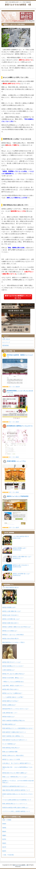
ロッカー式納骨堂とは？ (9, 744)
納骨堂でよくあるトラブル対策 (11, 759)
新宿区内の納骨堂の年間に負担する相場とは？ (15, 807)
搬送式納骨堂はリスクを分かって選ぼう (13, 642)
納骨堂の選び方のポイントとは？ (11, 662)
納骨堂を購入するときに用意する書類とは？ (14, 773)
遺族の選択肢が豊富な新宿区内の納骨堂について (16, 790)
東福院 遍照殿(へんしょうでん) (16, 461)
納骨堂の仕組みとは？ (8, 716)
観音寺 (4, 851)
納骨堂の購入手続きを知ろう (10, 689)
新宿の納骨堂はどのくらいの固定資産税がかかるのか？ (18, 728)
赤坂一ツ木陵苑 (6, 820)
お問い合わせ (6, 339)
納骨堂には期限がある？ (9, 705)
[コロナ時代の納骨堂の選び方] (9, 597)
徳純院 (4, 827)
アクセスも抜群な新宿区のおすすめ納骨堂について (16, 799)
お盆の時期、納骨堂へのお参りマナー (13, 685)
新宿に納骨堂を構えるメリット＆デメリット (14, 803)
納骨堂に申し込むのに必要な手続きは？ (13, 674)
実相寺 (4, 823)
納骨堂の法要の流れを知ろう (10, 623)
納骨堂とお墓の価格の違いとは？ (11, 611)
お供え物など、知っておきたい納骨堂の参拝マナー (16, 763)
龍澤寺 (4, 839)
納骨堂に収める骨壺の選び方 (10, 638)
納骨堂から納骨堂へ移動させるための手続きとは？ (16, 627)
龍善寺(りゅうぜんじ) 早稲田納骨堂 (17, 496)
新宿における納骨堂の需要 (9, 751)
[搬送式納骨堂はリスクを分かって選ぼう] (9, 651)
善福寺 (4, 831)
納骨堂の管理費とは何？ (9, 607)
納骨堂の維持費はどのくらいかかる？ (13, 666)
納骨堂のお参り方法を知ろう (10, 615)
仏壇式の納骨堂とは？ (8, 670)
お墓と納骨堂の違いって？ (9, 712)
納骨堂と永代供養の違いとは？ (11, 619)
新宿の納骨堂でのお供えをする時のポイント (14, 740)
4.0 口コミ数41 (14, 492)
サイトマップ (6, 342)
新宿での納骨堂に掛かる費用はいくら (13, 736)
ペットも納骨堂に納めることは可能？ (13, 697)
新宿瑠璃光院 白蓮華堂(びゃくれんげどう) (19, 426)
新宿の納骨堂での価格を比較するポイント (14, 732)
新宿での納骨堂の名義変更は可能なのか (13, 720)
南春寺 (4, 843)
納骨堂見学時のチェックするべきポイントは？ (15, 708)
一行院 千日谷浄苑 (8, 855)
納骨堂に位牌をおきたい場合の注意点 (13, 755)
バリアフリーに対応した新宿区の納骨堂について (16, 811)
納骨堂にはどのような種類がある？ (12, 693)
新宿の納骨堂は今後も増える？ (11, 747)
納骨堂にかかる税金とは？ (9, 630)
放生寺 (4, 847)
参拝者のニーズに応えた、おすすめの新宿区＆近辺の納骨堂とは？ (18, 781)
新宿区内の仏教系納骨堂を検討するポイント (14, 786)
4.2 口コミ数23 (14, 422)
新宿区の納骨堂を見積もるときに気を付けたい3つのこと (17, 795)
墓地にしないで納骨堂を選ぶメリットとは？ (14, 776)
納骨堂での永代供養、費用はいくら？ (13, 677)
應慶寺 (4, 835)
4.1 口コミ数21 (14, 457)
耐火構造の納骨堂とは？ (9, 724)
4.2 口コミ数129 (15, 386)
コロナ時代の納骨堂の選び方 (10, 587)
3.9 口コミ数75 (14, 527)
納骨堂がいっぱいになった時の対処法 (13, 634)
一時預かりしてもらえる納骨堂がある (13, 681)
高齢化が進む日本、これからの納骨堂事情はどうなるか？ (17, 768)
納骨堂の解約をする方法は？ (10, 701)
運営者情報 (5, 345)
